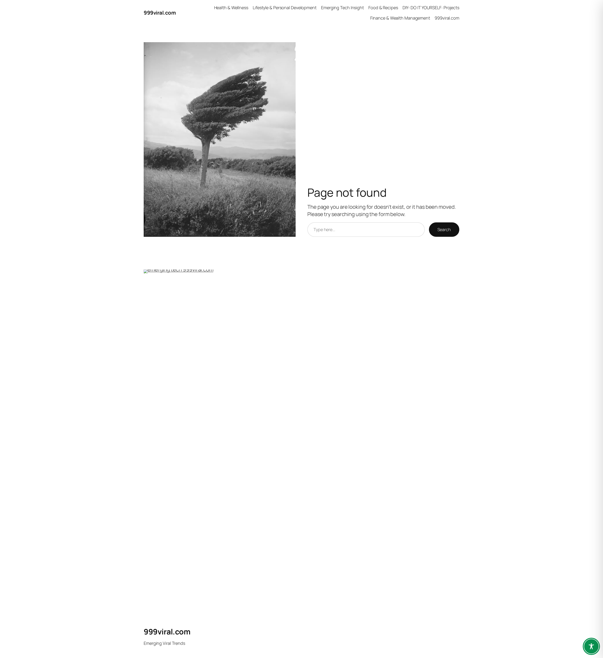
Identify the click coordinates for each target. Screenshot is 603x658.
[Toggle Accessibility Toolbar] (591, 646)
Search (444, 229)
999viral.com (160, 12)
